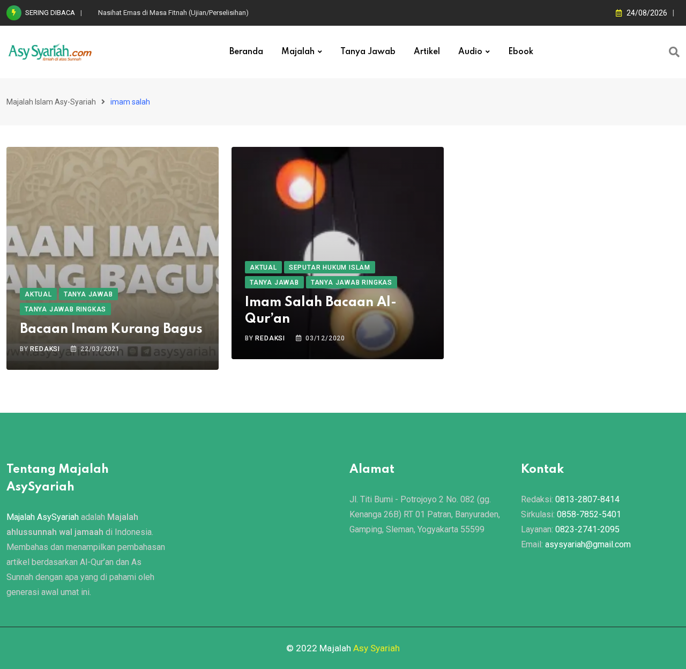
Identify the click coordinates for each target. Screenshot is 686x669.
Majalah (298, 52)
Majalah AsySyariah (42, 517)
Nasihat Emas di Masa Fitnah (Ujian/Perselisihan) (173, 13)
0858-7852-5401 (589, 514)
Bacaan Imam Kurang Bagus (111, 329)
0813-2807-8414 (587, 499)
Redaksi (45, 349)
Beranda (246, 52)
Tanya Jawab (368, 52)
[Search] (674, 52)
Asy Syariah (376, 648)
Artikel (427, 52)
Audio (470, 52)
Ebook (520, 52)
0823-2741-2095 (587, 529)
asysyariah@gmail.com (588, 544)
